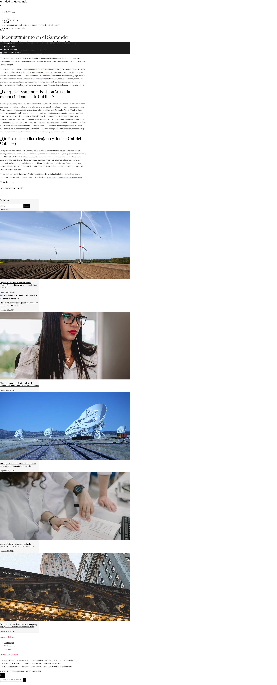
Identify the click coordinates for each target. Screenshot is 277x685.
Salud (2, 30)
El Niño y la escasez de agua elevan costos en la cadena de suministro (19, 304)
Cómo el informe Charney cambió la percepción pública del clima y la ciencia (17, 545)
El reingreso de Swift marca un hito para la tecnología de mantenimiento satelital (18, 465)
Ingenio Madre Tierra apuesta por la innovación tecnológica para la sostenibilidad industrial (18, 285)
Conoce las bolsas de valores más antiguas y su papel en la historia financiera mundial (18, 625)
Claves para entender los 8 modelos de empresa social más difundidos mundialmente (19, 384)
